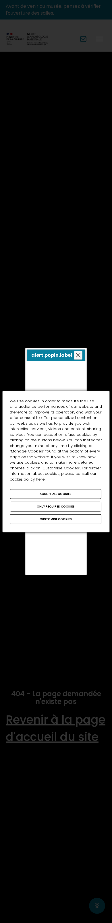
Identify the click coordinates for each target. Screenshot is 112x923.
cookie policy (22, 479)
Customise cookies (56, 519)
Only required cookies (56, 506)
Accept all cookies (56, 494)
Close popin (78, 355)
